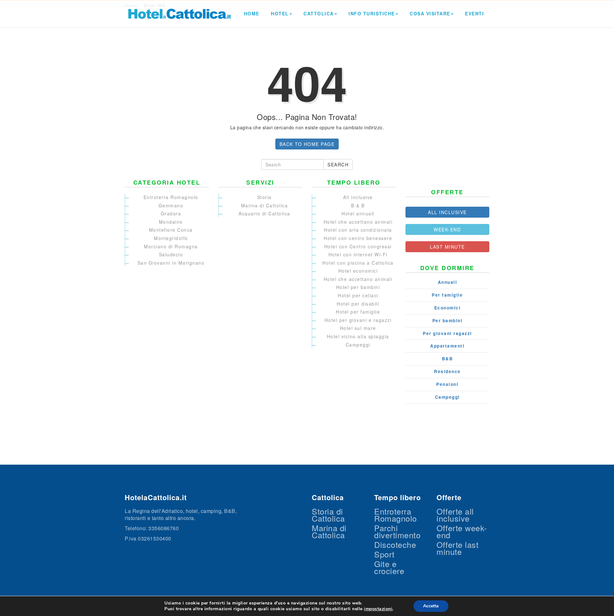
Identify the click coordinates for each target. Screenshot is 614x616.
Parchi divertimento (397, 531)
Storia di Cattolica (328, 514)
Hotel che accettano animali (358, 222)
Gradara (171, 213)
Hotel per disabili (358, 303)
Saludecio (171, 254)
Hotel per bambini (358, 287)
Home (251, 13)
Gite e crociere (389, 567)
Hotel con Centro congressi (358, 246)
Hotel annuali (358, 213)
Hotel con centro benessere (358, 238)
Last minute (447, 247)
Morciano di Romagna (171, 246)
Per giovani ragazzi (447, 333)
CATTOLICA (318, 13)
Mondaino (171, 222)
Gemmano (171, 205)
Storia (264, 197)
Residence (447, 371)
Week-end (447, 229)
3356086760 (163, 528)
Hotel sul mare (358, 328)
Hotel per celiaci (358, 295)
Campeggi (358, 344)
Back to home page (307, 144)
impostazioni (378, 609)
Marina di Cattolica (264, 205)
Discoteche (395, 544)
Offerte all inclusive (455, 514)
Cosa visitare (430, 13)
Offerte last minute (457, 548)
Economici (447, 308)
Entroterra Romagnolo (171, 197)
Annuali (447, 282)
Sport (384, 554)
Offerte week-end (462, 531)
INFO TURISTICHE (372, 13)
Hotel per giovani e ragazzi (358, 320)
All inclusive (358, 197)
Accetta (431, 606)
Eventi (474, 13)
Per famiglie (447, 295)
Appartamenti (447, 346)
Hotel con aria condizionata (358, 230)
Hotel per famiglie (358, 311)
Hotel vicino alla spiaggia (358, 336)
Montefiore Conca (171, 230)
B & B (358, 205)
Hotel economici (358, 271)
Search (338, 164)
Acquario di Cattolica (264, 213)
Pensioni (447, 384)
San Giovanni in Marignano (171, 263)
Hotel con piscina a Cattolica (358, 263)
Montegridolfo (171, 238)
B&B (447, 359)
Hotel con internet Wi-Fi (358, 254)
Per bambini (447, 321)
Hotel (280, 13)
